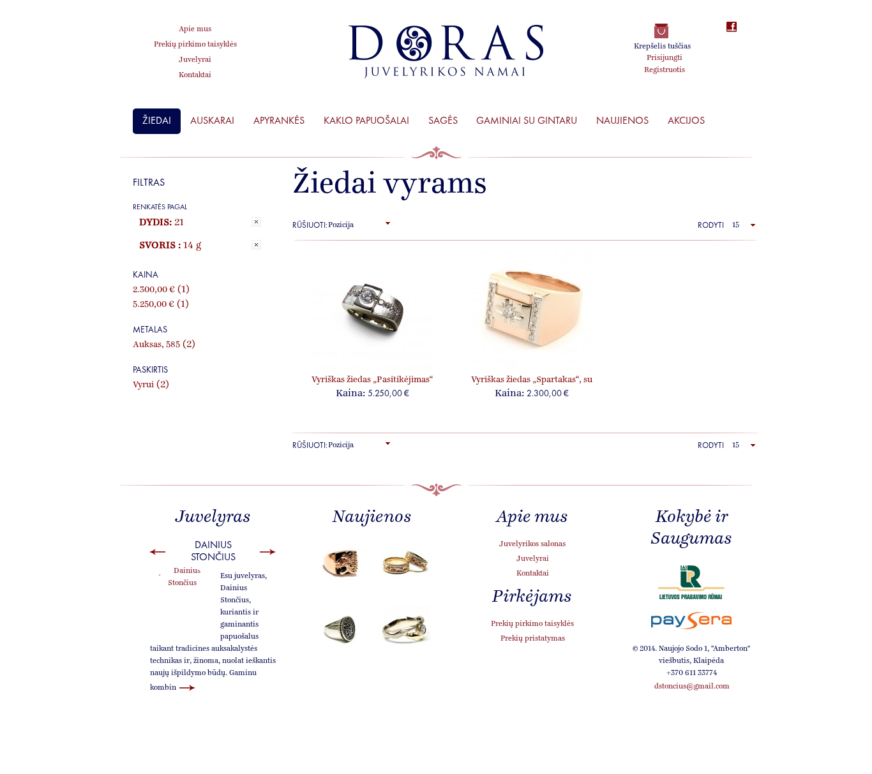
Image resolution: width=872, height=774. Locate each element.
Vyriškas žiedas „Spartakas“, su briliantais (531, 380)
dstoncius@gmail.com (692, 686)
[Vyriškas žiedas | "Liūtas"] (340, 564)
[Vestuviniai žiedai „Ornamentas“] (404, 564)
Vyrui (143, 385)
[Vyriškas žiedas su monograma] (340, 630)
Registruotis (664, 70)
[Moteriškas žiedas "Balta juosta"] (404, 630)
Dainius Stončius (213, 551)
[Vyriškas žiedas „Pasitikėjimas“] (372, 310)
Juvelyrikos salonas (532, 544)
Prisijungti (664, 58)
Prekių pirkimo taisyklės (532, 624)
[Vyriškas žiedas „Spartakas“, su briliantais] (531, 310)
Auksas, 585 (156, 345)
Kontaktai (532, 573)
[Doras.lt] (446, 52)
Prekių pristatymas (532, 639)
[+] (388, 222)
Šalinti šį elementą (256, 222)
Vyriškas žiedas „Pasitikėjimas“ (372, 380)
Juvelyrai (532, 559)
